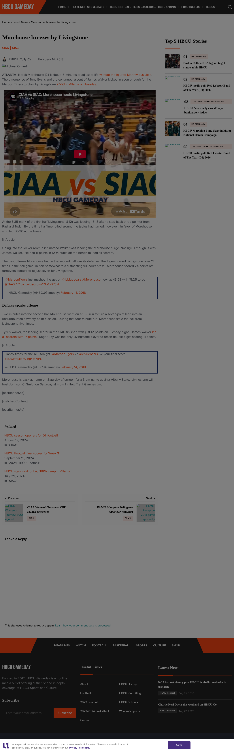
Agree (179, 745)
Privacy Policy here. (79, 748)
